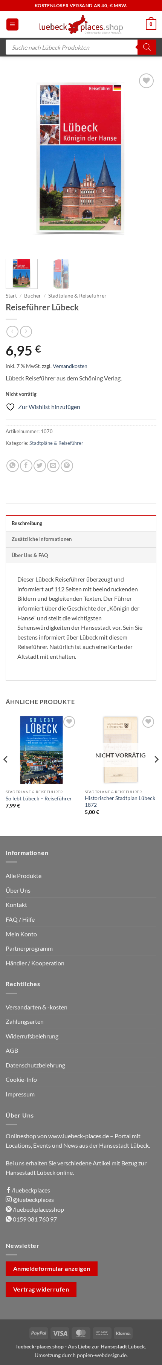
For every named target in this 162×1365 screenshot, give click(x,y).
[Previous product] (26, 331)
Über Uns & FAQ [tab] (30, 555)
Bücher (32, 296)
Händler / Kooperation (35, 962)
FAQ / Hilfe (20, 919)
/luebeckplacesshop (38, 1209)
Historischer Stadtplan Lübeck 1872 (120, 801)
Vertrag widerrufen (41, 1289)
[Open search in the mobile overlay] (81, 47)
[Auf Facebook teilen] (26, 466)
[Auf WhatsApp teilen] (12, 466)
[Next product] (12, 331)
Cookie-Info (21, 1079)
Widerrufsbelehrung (32, 1036)
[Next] (144, 162)
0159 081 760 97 (34, 1219)
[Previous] (18, 162)
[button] (12, 24)
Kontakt (16, 904)
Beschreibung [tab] (27, 523)
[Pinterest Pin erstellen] (67, 466)
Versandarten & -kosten (36, 1007)
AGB (12, 1050)
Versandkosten (70, 366)
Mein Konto (21, 933)
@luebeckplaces (33, 1199)
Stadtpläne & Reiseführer (77, 296)
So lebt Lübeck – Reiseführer (39, 798)
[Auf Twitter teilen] (40, 466)
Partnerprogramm (29, 948)
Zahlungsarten (25, 1021)
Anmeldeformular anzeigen (51, 1268)
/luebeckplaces (31, 1190)
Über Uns (18, 890)
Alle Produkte (23, 875)
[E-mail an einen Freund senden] (53, 466)
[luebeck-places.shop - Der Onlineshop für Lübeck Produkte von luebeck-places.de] (81, 24)
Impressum (20, 1094)
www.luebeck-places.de (78, 1135)
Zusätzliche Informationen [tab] (42, 539)
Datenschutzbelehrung (35, 1065)
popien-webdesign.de (102, 1355)
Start (11, 296)
